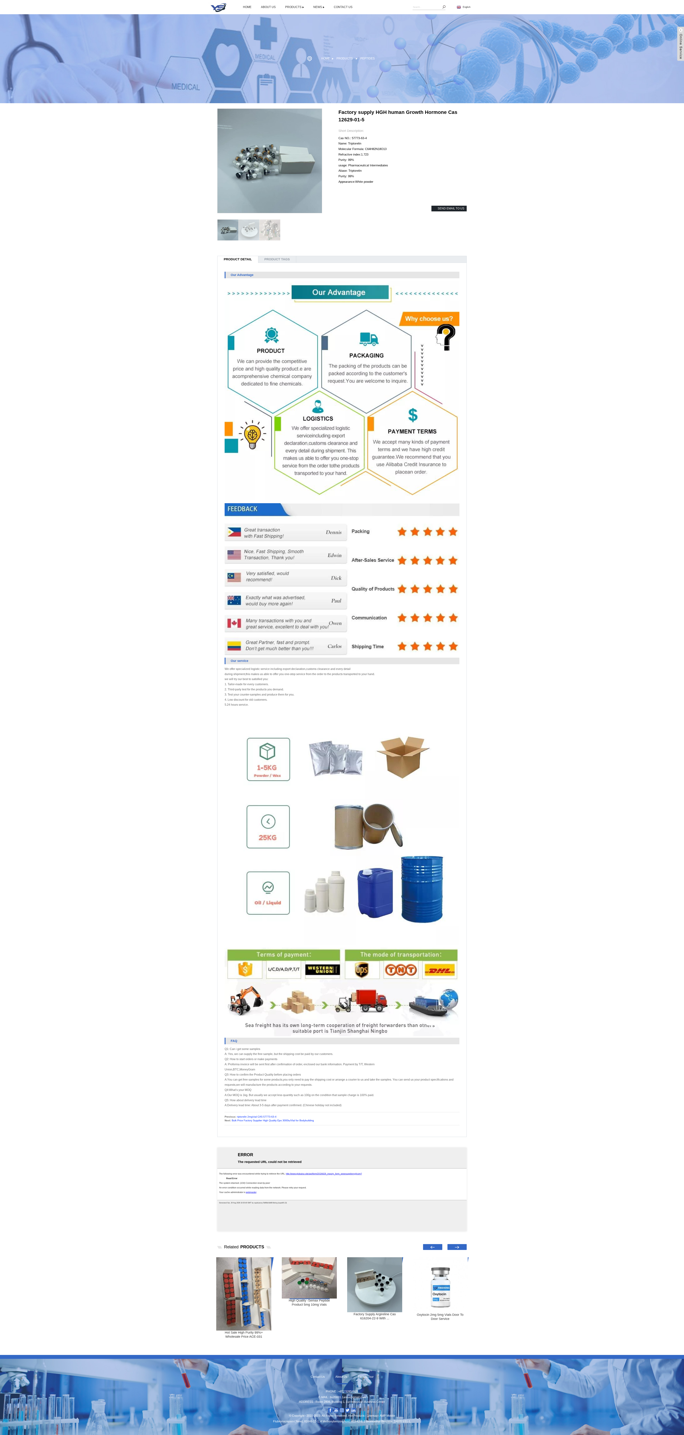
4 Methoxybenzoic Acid (334, 1421)
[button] (432, 1247)
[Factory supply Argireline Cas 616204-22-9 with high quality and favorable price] (374, 1284)
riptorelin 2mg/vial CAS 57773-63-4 (256, 1116)
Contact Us (343, 7)
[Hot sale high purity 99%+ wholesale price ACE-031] (243, 1294)
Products (293, 7)
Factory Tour (366, 1376)
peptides (367, 58)
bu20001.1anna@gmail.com (348, 1397)
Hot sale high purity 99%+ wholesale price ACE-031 (244, 1334)
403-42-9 (356, 1421)
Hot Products (356, 1415)
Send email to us (451, 208)
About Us (268, 7)
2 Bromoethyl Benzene (378, 1421)
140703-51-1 (402, 1421)
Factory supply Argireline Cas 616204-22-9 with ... (375, 1316)
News (317, 7)
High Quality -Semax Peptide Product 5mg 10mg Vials (309, 1302)
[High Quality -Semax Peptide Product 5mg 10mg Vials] (309, 1278)
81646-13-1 (311, 1421)
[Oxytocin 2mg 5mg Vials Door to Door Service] (440, 1285)
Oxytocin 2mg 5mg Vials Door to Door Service (440, 1317)
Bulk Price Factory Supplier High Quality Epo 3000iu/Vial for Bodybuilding (273, 1120)
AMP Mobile (387, 1415)
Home (247, 7)
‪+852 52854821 (348, 1391)
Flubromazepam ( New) (288, 1421)
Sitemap (372, 1415)
